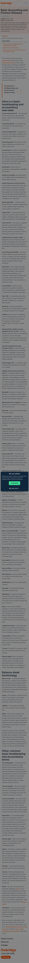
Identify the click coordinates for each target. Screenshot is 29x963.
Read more (20, 479)
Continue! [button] (14, 483)
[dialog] (14, 481)
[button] (14, 488)
